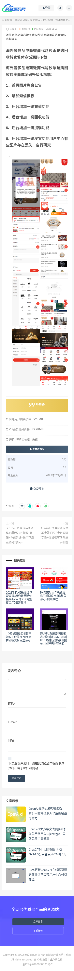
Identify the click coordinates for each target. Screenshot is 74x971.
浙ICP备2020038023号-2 (37, 964)
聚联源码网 (21, 20)
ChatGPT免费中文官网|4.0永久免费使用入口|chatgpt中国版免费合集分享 (47, 834)
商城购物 (48, 20)
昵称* (11, 703)
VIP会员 (58, 959)
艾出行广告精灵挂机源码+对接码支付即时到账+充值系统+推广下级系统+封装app (20, 535)
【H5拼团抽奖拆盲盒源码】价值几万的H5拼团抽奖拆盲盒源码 (18, 637)
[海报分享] (46, 506)
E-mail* (12, 722)
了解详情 (38, 931)
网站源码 (35, 20)
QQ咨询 (38, 488)
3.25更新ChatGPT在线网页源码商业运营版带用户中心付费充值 (48, 874)
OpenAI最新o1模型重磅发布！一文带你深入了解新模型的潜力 (48, 813)
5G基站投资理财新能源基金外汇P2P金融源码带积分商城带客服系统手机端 (54, 535)
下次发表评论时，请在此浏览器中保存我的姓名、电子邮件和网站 (36, 766)
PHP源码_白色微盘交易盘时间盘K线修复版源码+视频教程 (53, 596)
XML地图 (41, 959)
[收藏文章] (22, 506)
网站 (11, 740)
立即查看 (38, 922)
